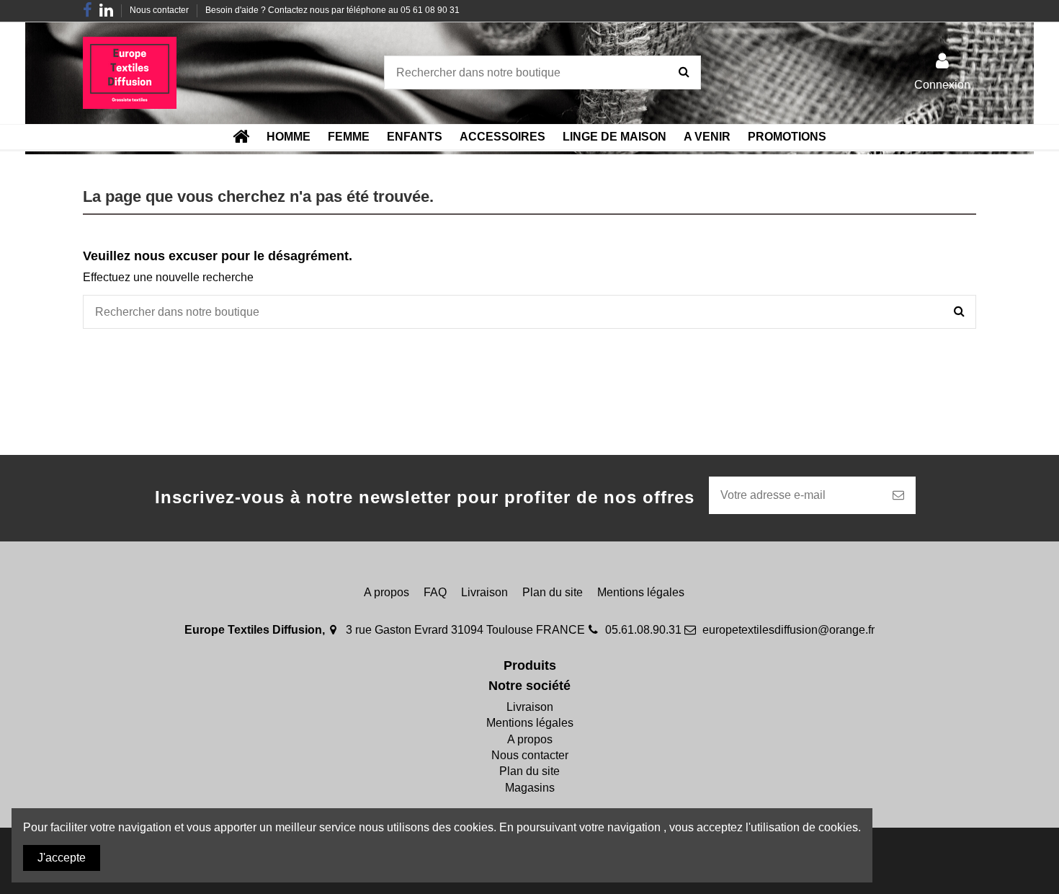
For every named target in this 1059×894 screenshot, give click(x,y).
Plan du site (552, 592)
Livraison (484, 592)
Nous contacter (160, 10)
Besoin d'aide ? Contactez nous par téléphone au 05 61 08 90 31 (332, 10)
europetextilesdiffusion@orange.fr (788, 630)
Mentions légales (640, 592)
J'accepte (61, 857)
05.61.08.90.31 (643, 630)
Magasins (530, 788)
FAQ (435, 592)
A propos (386, 592)
